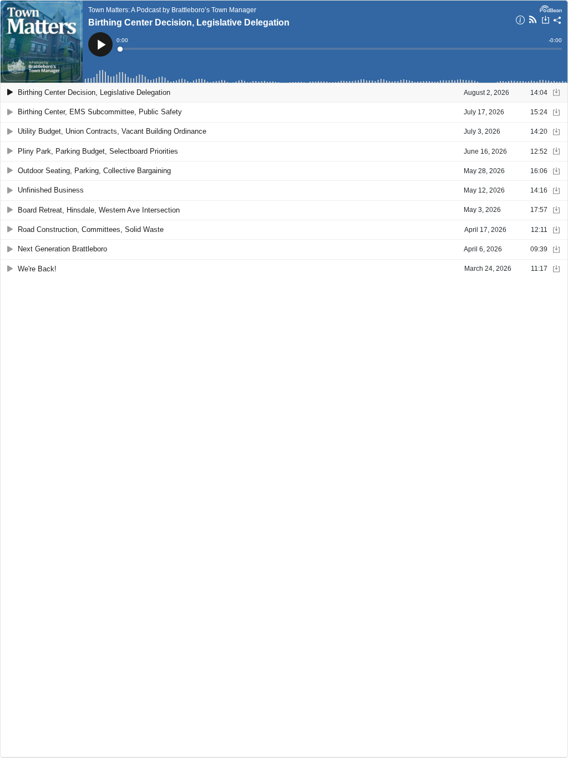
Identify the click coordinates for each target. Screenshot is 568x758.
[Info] (520, 21)
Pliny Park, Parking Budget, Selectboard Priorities (98, 151)
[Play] (10, 92)
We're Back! (37, 269)
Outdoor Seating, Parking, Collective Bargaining (94, 170)
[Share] (557, 21)
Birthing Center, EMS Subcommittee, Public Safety (100, 112)
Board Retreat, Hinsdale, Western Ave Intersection (99, 210)
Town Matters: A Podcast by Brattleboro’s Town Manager (172, 10)
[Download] (545, 21)
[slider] (340, 49)
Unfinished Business (51, 190)
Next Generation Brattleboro (62, 249)
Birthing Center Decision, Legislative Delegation (189, 22)
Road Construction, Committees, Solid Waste (91, 229)
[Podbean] (551, 7)
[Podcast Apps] (532, 21)
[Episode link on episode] (42, 42)
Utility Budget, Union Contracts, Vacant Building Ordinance (112, 131)
